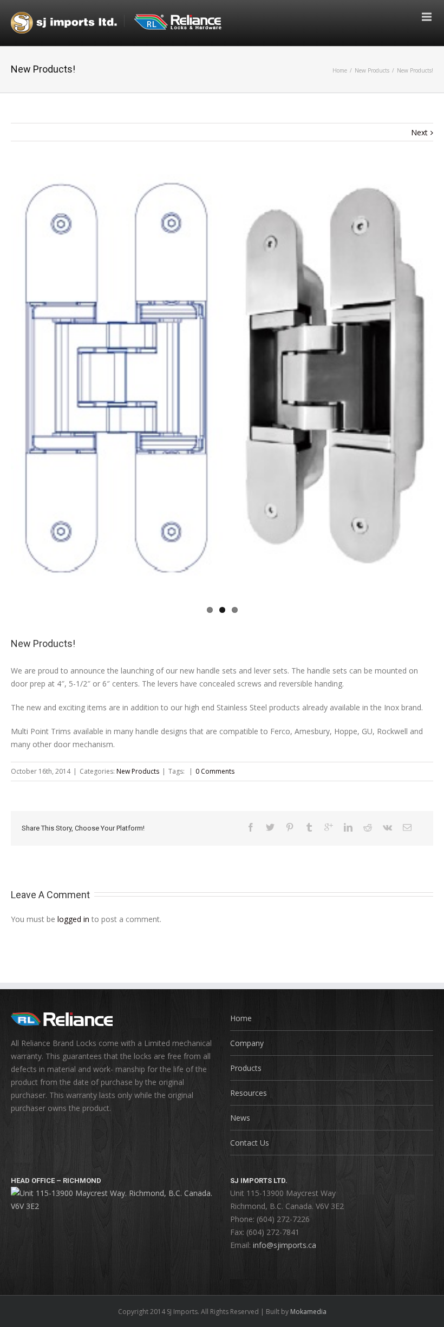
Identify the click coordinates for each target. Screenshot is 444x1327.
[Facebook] (250, 827)
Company (247, 1043)
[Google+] (328, 827)
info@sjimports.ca (284, 1245)
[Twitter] (270, 827)
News (240, 1118)
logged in (73, 919)
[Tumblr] (309, 827)
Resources (248, 1093)
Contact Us (249, 1143)
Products (246, 1068)
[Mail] (407, 827)
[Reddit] (367, 827)
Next (419, 132)
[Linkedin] (348, 827)
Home (339, 70)
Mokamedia (308, 1311)
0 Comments (214, 771)
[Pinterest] (289, 827)
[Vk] (387, 827)
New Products (372, 70)
